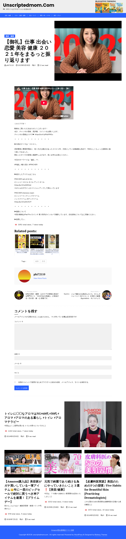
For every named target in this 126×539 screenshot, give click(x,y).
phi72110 (10, 65)
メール (17, 363)
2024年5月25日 (92, 515)
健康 (37, 261)
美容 (43, 261)
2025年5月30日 (24, 65)
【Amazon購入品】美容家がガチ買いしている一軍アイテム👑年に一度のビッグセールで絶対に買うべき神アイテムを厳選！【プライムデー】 (23, 492)
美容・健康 (10, 36)
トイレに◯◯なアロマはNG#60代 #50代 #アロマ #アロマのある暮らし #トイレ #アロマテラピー (32, 418)
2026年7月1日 (12, 519)
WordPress (78, 535)
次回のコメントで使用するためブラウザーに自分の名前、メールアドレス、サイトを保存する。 (54, 382)
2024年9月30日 (12, 436)
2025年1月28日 (52, 507)
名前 (17, 354)
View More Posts (40, 278)
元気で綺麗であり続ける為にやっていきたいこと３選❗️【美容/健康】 (62, 485)
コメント (18, 321)
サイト (16, 373)
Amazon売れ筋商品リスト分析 (62, 530)
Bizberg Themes (101, 535)
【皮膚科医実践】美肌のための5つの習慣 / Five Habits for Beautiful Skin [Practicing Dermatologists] (102, 490)
